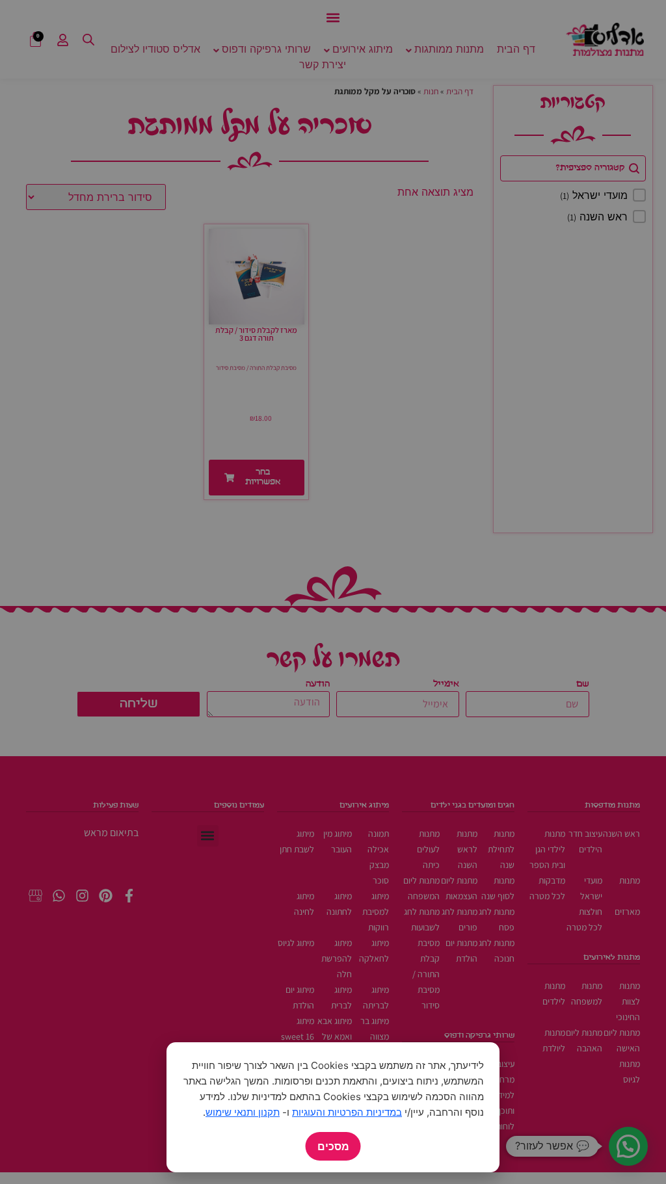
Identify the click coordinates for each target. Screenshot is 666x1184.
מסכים (333, 1146)
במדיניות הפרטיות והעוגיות (347, 1112)
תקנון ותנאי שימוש (243, 1112)
